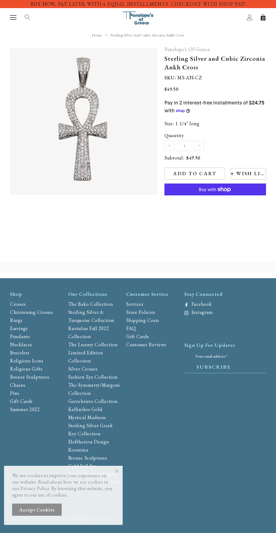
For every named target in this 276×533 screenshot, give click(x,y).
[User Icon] (250, 17)
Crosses (18, 304)
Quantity (174, 135)
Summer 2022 (25, 409)
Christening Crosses (31, 312)
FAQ (131, 328)
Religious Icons (26, 361)
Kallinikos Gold (85, 409)
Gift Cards (21, 401)
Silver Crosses (83, 369)
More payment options (215, 203)
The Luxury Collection (93, 344)
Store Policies (140, 312)
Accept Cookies (37, 510)
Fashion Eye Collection (93, 377)
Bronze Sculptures (29, 377)
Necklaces (21, 344)
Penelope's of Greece (187, 49)
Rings (16, 320)
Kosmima (78, 450)
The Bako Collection (90, 304)
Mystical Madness (87, 417)
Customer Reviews (146, 344)
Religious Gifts (26, 369)
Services (134, 304)
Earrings (19, 328)
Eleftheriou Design (88, 442)
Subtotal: (174, 158)
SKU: (170, 77)
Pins (14, 393)
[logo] (138, 17)
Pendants (20, 336)
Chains (17, 385)
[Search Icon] (27, 17)
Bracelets (19, 352)
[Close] (117, 470)
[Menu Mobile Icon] (13, 17)
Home (97, 35)
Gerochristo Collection (93, 401)
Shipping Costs (142, 320)
